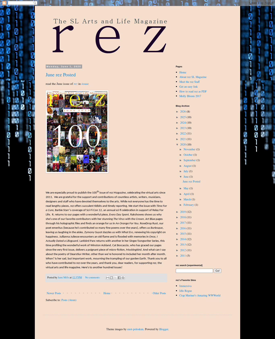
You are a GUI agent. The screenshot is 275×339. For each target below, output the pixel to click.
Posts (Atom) (69, 300)
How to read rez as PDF (193, 91)
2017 (183, 222)
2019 (183, 212)
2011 (183, 255)
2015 (183, 234)
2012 (183, 250)
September (190, 160)
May (186, 188)
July (186, 171)
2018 (183, 217)
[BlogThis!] (112, 278)
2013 (183, 244)
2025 (183, 117)
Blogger (163, 329)
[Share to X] (115, 278)
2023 (183, 128)
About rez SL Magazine (193, 77)
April (187, 194)
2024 (183, 122)
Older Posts (159, 293)
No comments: (93, 277)
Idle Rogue (185, 291)
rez (76, 84)
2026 (183, 111)
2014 (183, 239)
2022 (183, 133)
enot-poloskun (135, 329)
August (188, 166)
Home (106, 293)
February (189, 205)
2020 (183, 144)
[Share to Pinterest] (123, 278)
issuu (85, 84)
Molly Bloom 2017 (190, 96)
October (188, 155)
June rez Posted (61, 74)
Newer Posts (54, 293)
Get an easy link (188, 86)
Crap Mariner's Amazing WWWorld (199, 295)
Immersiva (185, 286)
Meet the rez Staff (189, 82)
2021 (183, 139)
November (190, 149)
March (188, 199)
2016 (183, 228)
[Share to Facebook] (119, 278)
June (186, 176)
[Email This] (108, 278)
